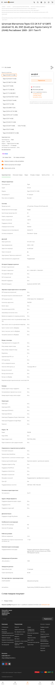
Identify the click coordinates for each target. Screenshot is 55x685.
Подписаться (47, 619)
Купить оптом (45, 175)
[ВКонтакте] (3, 663)
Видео (26, 175)
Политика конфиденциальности (7, 632)
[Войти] (41, 2)
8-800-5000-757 (6, 655)
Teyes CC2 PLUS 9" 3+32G (9, 78)
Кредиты (17, 636)
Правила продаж (6, 637)
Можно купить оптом (10, 168)
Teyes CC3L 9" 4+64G (8, 129)
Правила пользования (8, 640)
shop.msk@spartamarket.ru (8, 658)
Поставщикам (5, 644)
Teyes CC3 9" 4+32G (8, 118)
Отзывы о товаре (35, 175)
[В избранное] (51, 66)
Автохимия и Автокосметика (44, 640)
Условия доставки (37, 93)
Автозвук (42, 632)
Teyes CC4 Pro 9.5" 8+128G (10, 111)
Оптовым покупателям (8, 642)
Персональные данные (8, 635)
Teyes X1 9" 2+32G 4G (8, 89)
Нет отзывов (8, 67)
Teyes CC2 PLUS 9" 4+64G (9, 100)
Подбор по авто (44, 627)
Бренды (42, 629)
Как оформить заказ (20, 632)
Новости (17, 627)
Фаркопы (42, 650)
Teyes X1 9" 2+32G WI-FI (9, 93)
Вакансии (4, 629)
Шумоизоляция (44, 643)
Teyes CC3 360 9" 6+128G (9, 82)
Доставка (17, 638)
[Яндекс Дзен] (9, 663)
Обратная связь (32, 637)
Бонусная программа (33, 633)
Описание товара (17, 175)
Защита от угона (44, 634)
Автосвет (42, 648)
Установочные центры (33, 642)
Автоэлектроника (45, 646)
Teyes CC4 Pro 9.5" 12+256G (10, 115)
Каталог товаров (45, 624)
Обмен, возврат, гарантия (19, 644)
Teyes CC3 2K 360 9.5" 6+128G (11, 133)
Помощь (30, 635)
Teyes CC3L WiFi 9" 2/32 (9, 107)
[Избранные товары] (48, 2)
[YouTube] (6, 663)
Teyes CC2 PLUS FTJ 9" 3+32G (10, 97)
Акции (29, 627)
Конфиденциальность (7, 676)
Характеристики (6, 175)
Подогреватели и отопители (44, 637)
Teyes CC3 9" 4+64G (8, 86)
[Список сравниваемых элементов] (45, 2)
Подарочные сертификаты (31, 630)
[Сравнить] (51, 68)
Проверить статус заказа (21, 641)
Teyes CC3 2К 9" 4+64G (9, 126)
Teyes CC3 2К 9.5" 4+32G (9, 122)
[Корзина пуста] (52, 2)
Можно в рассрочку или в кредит (13, 164)
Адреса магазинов (19, 629)
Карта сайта (31, 640)
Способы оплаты (37, 95)
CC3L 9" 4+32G (22, 126)
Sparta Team (31, 644)
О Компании (5, 627)
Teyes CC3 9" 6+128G (8, 104)
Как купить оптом (37, 97)
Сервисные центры (20, 647)
